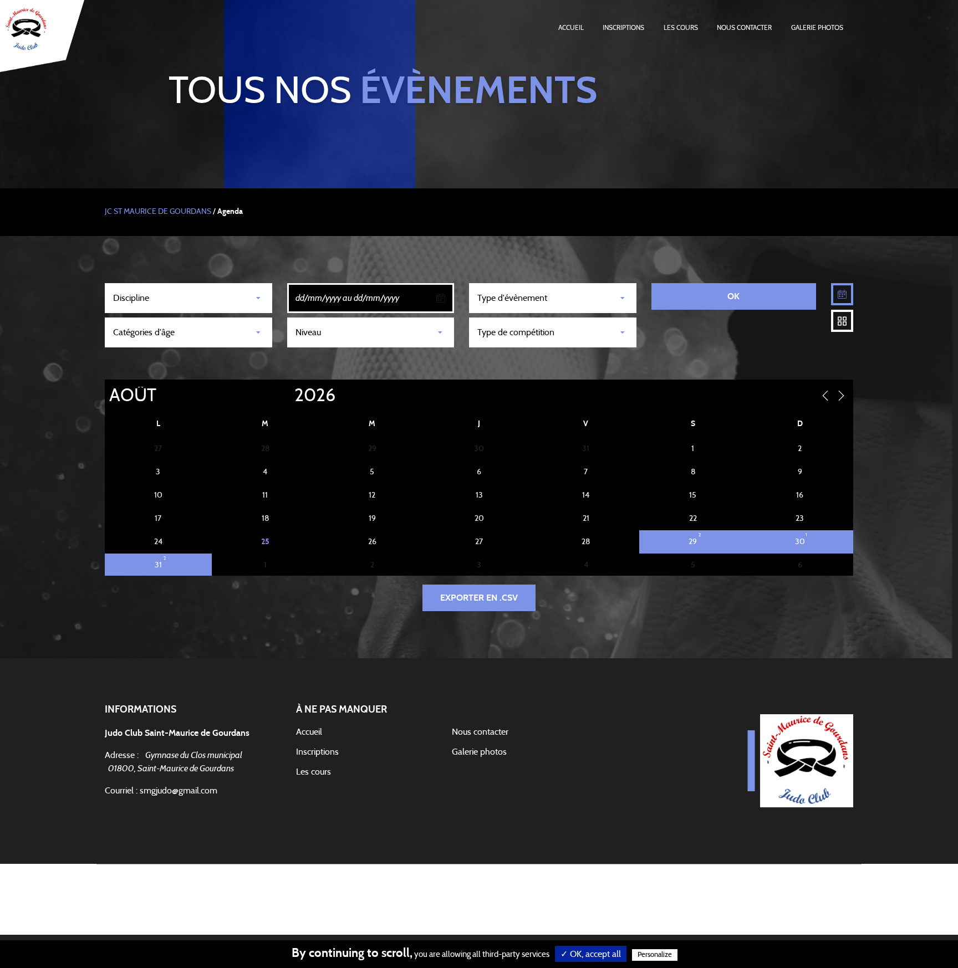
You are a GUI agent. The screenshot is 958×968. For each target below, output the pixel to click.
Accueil (571, 27)
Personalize (655, 955)
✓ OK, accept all (590, 954)
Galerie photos (817, 27)
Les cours (681, 27)
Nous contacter (744, 27)
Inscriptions (623, 27)
